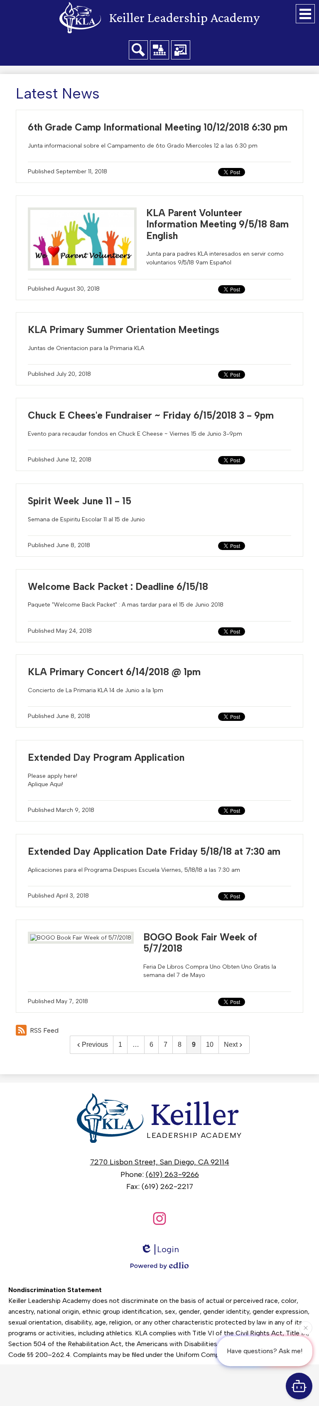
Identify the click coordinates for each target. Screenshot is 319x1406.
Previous (95, 1044)
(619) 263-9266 (172, 1174)
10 (209, 1044)
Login (168, 1249)
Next (231, 1044)
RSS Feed (44, 1030)
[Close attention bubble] (305, 1329)
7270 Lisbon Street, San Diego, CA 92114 (159, 1162)
